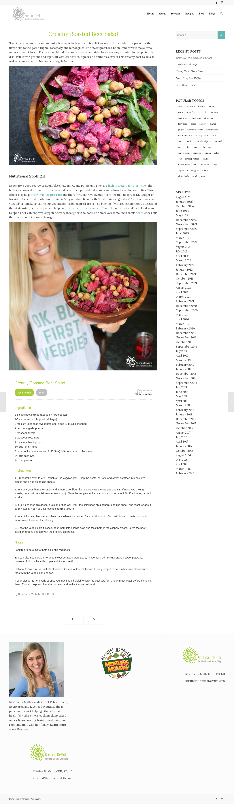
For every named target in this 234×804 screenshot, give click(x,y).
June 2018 (182, 391)
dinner (213, 124)
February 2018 (185, 410)
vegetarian (183, 170)
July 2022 (181, 251)
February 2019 (185, 364)
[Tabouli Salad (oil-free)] (3, 402)
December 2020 (186, 306)
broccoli (202, 112)
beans (180, 112)
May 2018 (182, 396)
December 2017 (186, 419)
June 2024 (182, 210)
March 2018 (183, 405)
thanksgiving (184, 164)
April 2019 (182, 355)
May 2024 (182, 215)
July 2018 (181, 387)
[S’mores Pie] (231, 402)
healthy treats (201, 135)
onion (187, 147)
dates (193, 124)
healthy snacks (185, 135)
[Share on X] (94, 619)
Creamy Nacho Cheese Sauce (189, 71)
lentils (189, 141)
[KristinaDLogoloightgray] (28, 13)
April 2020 (182, 319)
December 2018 (186, 373)
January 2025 (184, 201)
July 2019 (181, 351)
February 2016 (185, 473)
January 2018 (184, 414)
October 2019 (184, 342)
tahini (205, 159)
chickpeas (196, 118)
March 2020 (183, 324)
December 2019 (186, 333)
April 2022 (182, 256)
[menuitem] (150, 13)
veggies (195, 170)
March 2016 (183, 469)
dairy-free (182, 124)
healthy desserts (195, 129)
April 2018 (182, 401)
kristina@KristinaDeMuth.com (52, 778)
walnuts (205, 170)
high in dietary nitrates (123, 185)
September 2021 (186, 283)
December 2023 (186, 220)
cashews (214, 112)
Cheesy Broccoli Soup (186, 64)
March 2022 (183, 260)
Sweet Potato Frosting (186, 84)
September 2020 (187, 310)
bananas (212, 106)
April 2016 (182, 464)
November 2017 (186, 423)
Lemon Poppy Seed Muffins (188, 78)
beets (139, 213)
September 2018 (186, 383)
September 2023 (187, 228)
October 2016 (184, 450)
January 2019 (184, 369)
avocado (191, 106)
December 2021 (186, 274)
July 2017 (181, 437)
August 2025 (183, 197)
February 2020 (185, 328)
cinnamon (209, 118)
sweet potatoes (192, 159)
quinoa (207, 153)
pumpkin (197, 153)
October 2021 (184, 278)
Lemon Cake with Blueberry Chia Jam (194, 57)
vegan (215, 164)
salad (216, 153)
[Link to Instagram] (222, 2)
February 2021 (185, 301)
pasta (196, 147)
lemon (180, 141)
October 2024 (185, 206)
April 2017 (182, 441)
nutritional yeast (203, 141)
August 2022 (183, 247)
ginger (181, 129)
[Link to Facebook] (216, 2)
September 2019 (186, 346)
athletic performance (86, 208)
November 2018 (186, 378)
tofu (195, 164)
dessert (202, 124)
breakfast (190, 112)
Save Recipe (24, 392)
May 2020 (182, 314)
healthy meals (212, 129)
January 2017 (184, 446)
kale (214, 135)
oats (179, 147)
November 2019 (186, 337)
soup (180, 159)
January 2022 (184, 269)
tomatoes (205, 164)
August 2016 (183, 455)
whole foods (183, 176)
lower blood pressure (48, 194)
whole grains (198, 176)
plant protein (184, 153)
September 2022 (186, 242)
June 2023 (182, 233)
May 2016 (182, 459)
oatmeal (218, 141)
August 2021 (183, 287)
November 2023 (186, 224)
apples (180, 106)
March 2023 (183, 238)
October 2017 (184, 428)
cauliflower (183, 118)
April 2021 (182, 292)
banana (201, 106)
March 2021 (183, 296)
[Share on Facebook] (72, 619)
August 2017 (183, 432)
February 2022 (185, 265)
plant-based (207, 147)
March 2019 (183, 360)
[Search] (221, 13)
